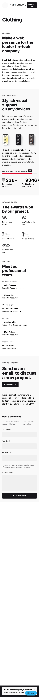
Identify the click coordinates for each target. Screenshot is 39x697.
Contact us (31, 5)
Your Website (7, 453)
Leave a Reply (7, 472)
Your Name (6, 429)
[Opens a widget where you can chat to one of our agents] (31, 693)
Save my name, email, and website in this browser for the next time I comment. (19, 466)
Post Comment (19, 496)
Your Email (6, 441)
